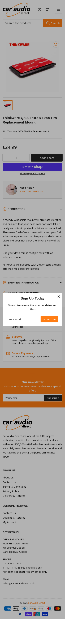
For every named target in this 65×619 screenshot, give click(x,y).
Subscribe (49, 319)
